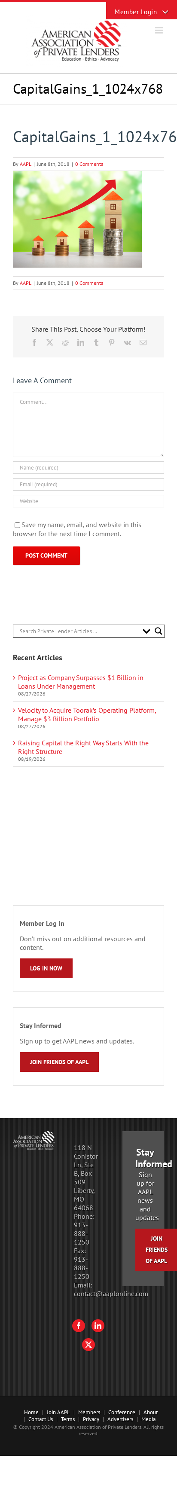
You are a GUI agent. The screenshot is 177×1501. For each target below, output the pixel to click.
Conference (121, 1412)
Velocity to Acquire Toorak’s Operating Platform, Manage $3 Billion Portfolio (87, 714)
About (150, 1412)
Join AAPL (58, 1412)
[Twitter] (88, 1344)
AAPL (25, 164)
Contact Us (40, 1419)
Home (31, 1412)
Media (148, 1419)
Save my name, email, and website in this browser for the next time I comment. (77, 529)
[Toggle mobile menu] (159, 30)
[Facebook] (78, 1325)
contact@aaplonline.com (111, 1293)
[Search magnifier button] (159, 631)
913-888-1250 (81, 1233)
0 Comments (89, 164)
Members (89, 1412)
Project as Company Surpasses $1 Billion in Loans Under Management (80, 681)
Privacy (91, 1419)
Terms (68, 1419)
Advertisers (120, 1419)
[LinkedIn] (98, 1325)
